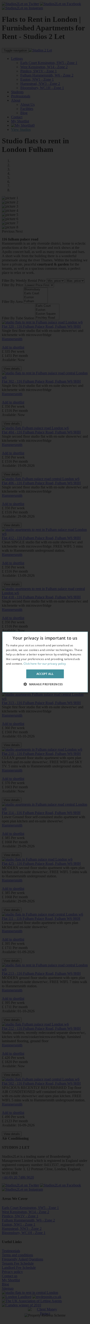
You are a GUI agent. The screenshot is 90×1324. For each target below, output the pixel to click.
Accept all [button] (45, 674)
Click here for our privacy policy (45, 664)
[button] (45, 684)
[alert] (45, 662)
